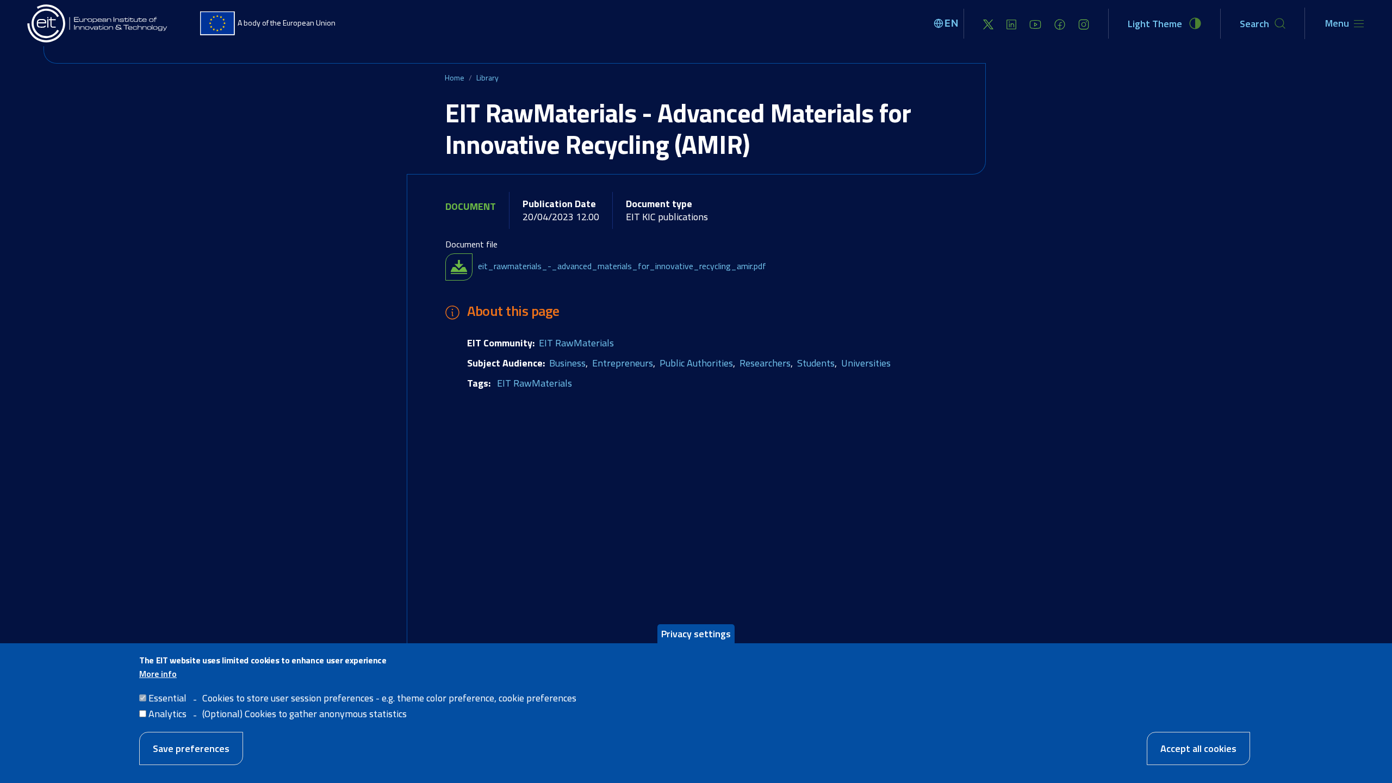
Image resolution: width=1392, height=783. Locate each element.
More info (158, 673)
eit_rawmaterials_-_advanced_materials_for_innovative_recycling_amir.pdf (622, 265)
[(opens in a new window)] (988, 23)
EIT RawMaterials (576, 342)
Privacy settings (696, 633)
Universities (866, 363)
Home (454, 77)
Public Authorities (696, 363)
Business (567, 363)
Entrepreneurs (622, 363)
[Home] (98, 23)
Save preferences (191, 748)
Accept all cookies (1198, 748)
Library (487, 77)
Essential (167, 698)
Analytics (167, 713)
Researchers (765, 363)
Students (816, 363)
